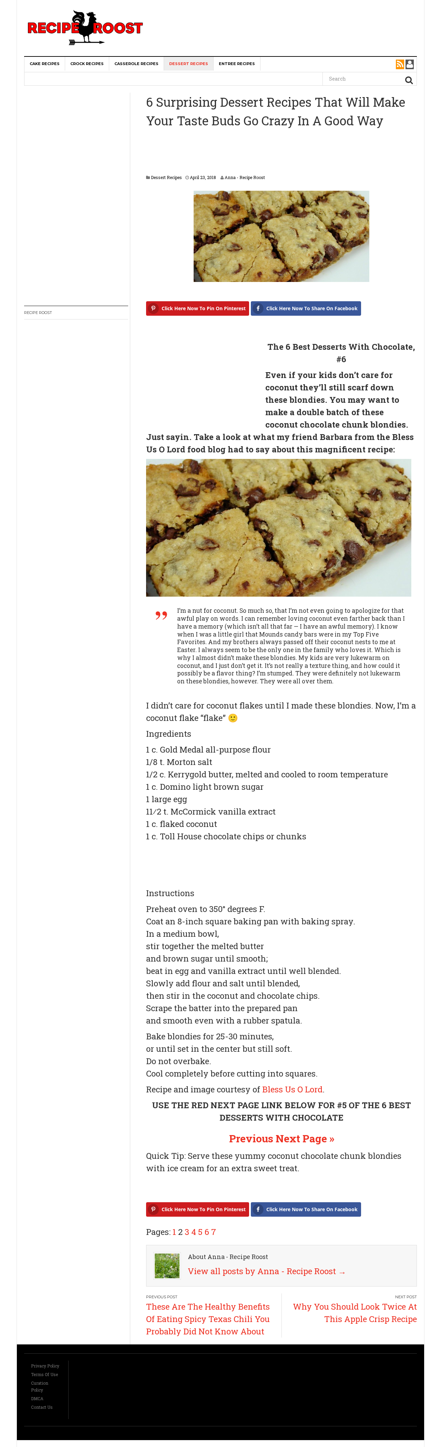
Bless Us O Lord (292, 1089)
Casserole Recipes (136, 63)
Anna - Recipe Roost (245, 177)
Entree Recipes (237, 63)
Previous (251, 1138)
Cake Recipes (45, 63)
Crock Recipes (87, 63)
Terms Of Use (44, 1374)
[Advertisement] (288, 13)
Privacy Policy (45, 1366)
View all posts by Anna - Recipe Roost (267, 1271)
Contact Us (42, 1407)
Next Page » (305, 1138)
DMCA (37, 1398)
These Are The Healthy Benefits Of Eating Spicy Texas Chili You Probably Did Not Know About (208, 1319)
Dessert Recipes (188, 63)
